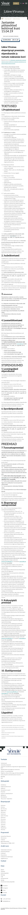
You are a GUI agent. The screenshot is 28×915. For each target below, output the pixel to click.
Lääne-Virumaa (4, 815)
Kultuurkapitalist (5, 873)
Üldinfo (2, 869)
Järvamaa (3, 812)
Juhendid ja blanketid (6, 764)
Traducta (3, 839)
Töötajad (3, 871)
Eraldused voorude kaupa (7, 856)
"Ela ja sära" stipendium (6, 798)
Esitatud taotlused (5, 851)
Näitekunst (3, 795)
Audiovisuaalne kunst (6, 786)
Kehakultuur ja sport (5, 790)
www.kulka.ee (22, 561)
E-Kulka (15, 3)
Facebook (5, 885)
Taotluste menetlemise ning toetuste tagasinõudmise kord (13, 767)
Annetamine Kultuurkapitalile (8, 881)
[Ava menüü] (26, 3)
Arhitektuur (3, 784)
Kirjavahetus (4, 855)
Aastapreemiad (4, 878)
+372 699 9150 (7, 899)
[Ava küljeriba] (2, 19)
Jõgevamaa (3, 810)
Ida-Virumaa (4, 808)
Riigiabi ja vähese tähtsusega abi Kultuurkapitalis (12, 773)
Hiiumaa (3, 807)
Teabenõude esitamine (6, 849)
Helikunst (3, 788)
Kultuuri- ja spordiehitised (7, 771)
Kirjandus (3, 791)
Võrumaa (3, 829)
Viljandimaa (3, 827)
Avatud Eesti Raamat (6, 836)
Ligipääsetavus (4, 858)
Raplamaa (3, 820)
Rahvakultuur (4, 797)
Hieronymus (3, 838)
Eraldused (3, 853)
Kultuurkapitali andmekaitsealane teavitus (11, 774)
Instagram (5, 888)
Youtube (5, 892)
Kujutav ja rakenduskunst (7, 793)
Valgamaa (3, 826)
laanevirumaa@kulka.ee (7, 561)
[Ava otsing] (20, 3)
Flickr (4, 890)
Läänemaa (3, 814)
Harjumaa (3, 805)
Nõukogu (3, 776)
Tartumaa (3, 824)
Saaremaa (3, 822)
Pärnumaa (3, 819)
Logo (2, 876)
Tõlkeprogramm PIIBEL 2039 (7, 843)
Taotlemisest (4, 763)
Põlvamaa (3, 817)
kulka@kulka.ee (6, 901)
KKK (2, 778)
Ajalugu (2, 880)
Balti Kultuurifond (5, 841)
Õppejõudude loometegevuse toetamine (10, 769)
